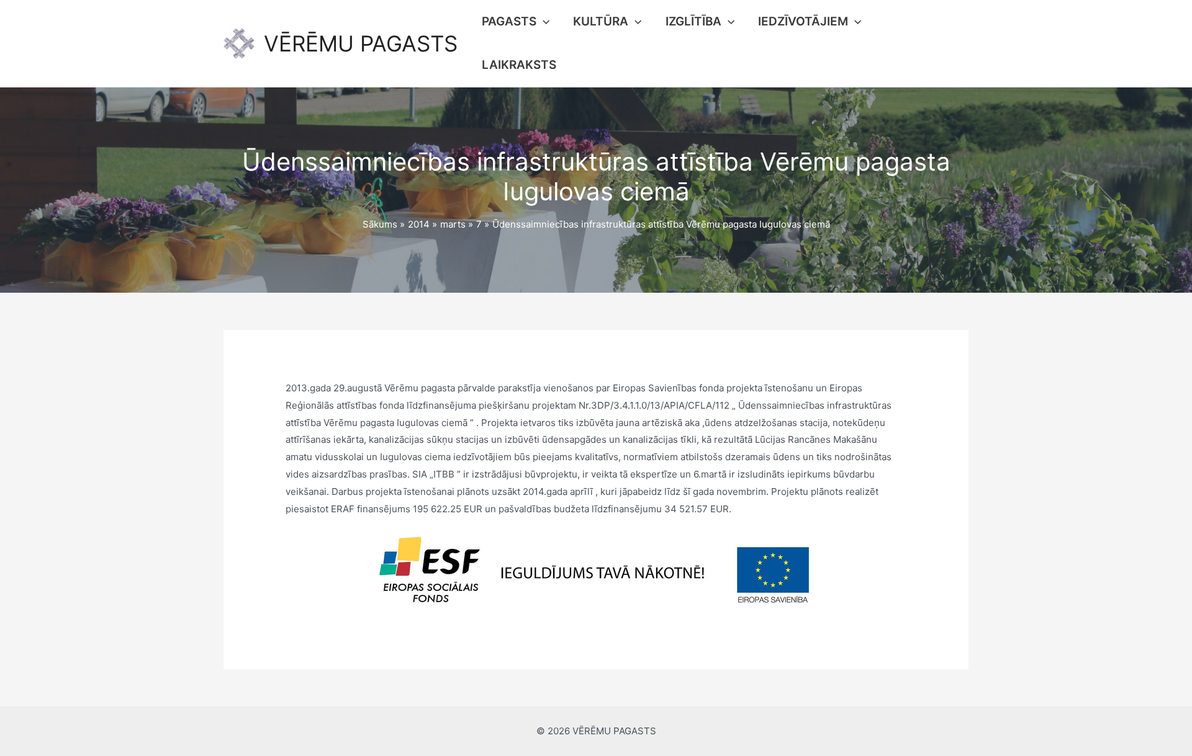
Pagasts (509, 21)
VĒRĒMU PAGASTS (361, 43)
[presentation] (542, 21)
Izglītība (693, 21)
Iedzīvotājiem (803, 21)
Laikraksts (519, 65)
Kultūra (600, 21)
